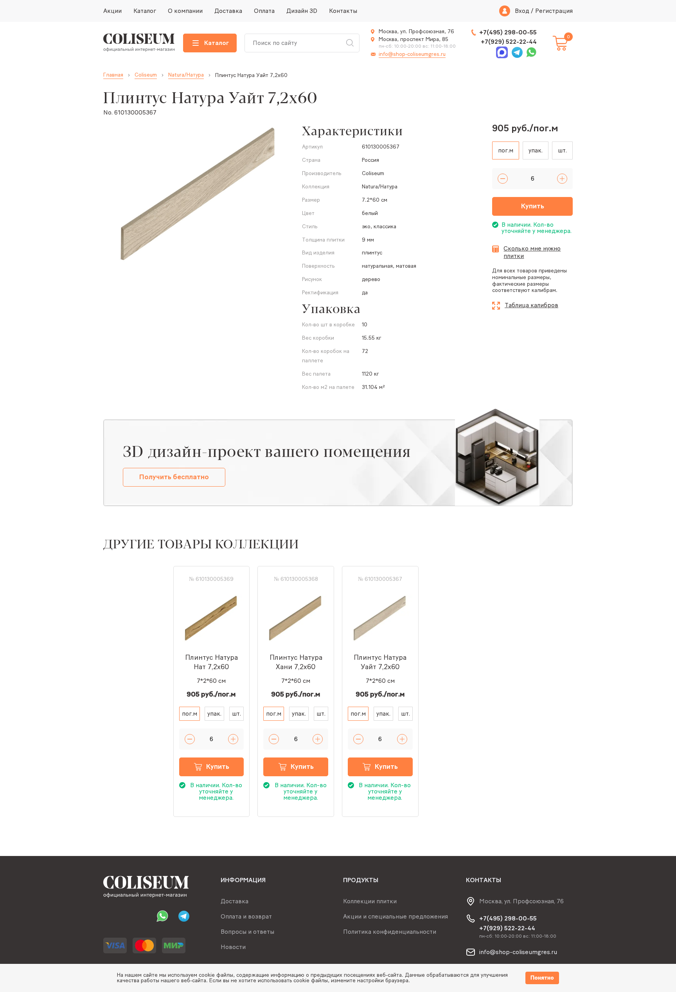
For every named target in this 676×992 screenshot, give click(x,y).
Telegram (516, 52)
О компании (185, 10)
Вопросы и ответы (247, 931)
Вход (522, 10)
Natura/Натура (186, 75)
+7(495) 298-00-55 (508, 32)
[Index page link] (139, 43)
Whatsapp (530, 52)
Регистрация (554, 10)
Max (502, 52)
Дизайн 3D (301, 10)
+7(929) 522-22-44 (509, 41)
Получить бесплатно (174, 477)
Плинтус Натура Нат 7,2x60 (211, 662)
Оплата (264, 10)
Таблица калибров (531, 305)
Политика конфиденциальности (389, 931)
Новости (233, 947)
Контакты (343, 10)
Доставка (228, 10)
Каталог (144, 10)
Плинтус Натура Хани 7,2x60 (296, 662)
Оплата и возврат (246, 916)
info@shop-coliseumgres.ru (412, 54)
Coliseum (146, 75)
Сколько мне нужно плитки (532, 252)
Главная (113, 75)
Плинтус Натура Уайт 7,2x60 (380, 662)
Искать (350, 43)
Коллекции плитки (370, 901)
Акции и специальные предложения (395, 916)
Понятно (542, 977)
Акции (112, 10)
